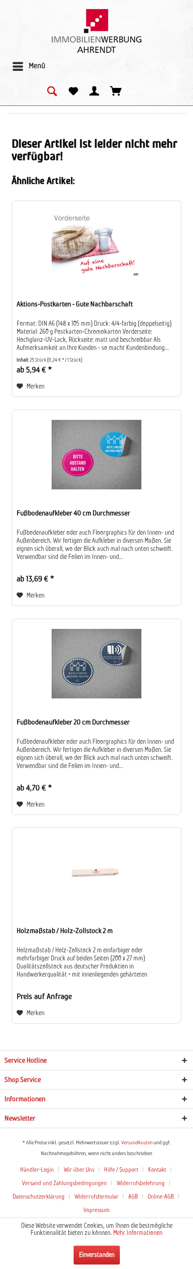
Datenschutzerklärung (39, 1197)
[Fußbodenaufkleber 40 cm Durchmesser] (96, 454)
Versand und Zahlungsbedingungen (64, 1183)
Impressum (96, 1210)
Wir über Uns (79, 1170)
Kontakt (157, 1170)
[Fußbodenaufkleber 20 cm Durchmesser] (96, 664)
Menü (37, 66)
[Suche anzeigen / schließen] (52, 92)
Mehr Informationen (137, 1233)
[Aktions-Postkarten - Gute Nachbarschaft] (96, 245)
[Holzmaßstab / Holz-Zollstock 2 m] (96, 872)
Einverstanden (96, 1255)
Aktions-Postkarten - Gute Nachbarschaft (75, 304)
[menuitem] (28, 66)
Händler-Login (37, 1170)
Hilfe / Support (121, 1170)
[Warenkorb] (116, 92)
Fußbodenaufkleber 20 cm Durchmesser (73, 722)
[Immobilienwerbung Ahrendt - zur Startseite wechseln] (96, 31)
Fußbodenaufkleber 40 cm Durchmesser (73, 513)
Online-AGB (161, 1197)
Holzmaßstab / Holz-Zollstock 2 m (65, 930)
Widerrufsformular (96, 1197)
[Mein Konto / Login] (95, 92)
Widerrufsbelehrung (141, 1183)
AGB (133, 1197)
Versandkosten (137, 1143)
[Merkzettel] (73, 92)
